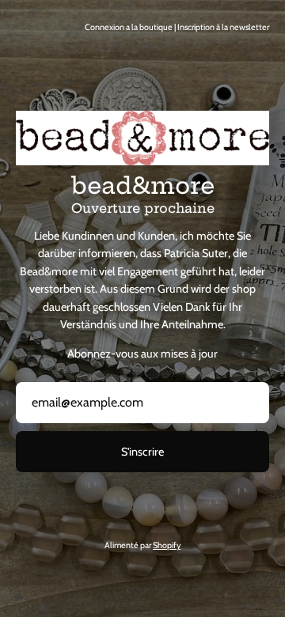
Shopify (166, 545)
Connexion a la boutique (129, 27)
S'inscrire (142, 452)
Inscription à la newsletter (223, 27)
